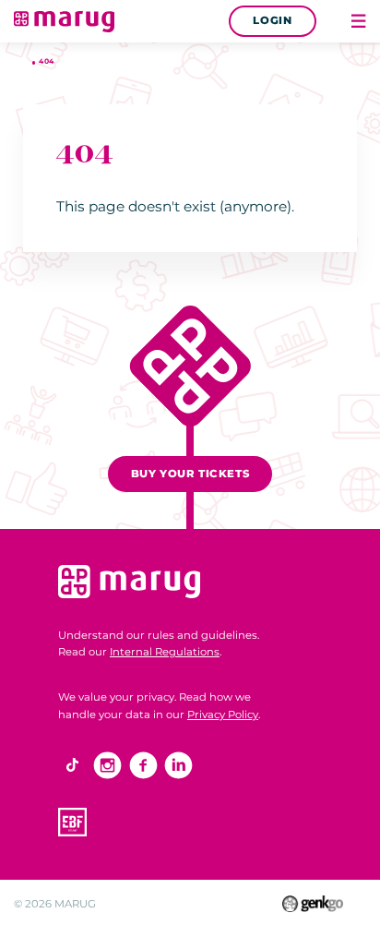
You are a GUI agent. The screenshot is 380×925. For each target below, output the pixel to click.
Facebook (143, 765)
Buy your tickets (190, 473)
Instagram (107, 765)
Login (272, 20)
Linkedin (178, 765)
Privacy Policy (222, 714)
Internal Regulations (165, 651)
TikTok (72, 765)
